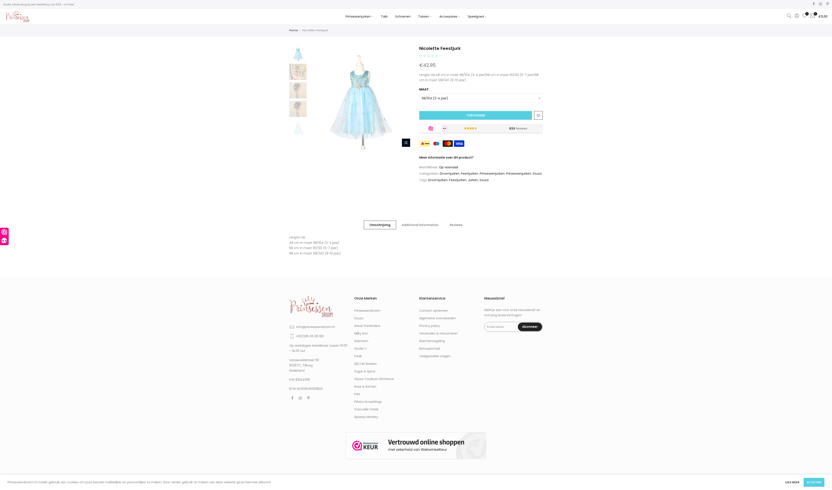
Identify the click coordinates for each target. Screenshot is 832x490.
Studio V (360, 348)
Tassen (423, 16)
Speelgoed (476, 16)
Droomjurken (449, 173)
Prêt (357, 394)
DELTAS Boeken (365, 364)
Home (293, 30)
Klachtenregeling (432, 341)
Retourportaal (429, 348)
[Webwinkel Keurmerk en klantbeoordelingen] (416, 445)
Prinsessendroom (367, 310)
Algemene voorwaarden (437, 318)
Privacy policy (429, 326)
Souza (537, 173)
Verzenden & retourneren (438, 333)
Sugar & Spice (364, 371)
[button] (429, 56)
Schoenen (403, 16)
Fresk (358, 356)
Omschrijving (379, 225)
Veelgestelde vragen (434, 356)
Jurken (473, 180)
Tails (384, 16)
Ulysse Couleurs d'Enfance (374, 379)
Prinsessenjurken (358, 16)
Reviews (456, 225)
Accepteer (814, 482)
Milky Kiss (361, 333)
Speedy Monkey (366, 417)
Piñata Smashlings (368, 402)
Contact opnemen (433, 310)
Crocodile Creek (366, 409)
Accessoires (448, 16)
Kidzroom (361, 341)
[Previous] (316, 97)
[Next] (405, 97)
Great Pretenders (367, 326)
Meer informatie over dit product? (446, 157)
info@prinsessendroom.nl (315, 327)
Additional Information (420, 225)
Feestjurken (469, 173)
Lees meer (792, 482)
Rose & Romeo (365, 386)
